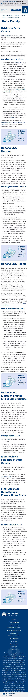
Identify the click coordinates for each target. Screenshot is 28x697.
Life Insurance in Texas (22, 599)
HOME (14, 619)
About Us (14, 646)
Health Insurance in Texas (22, 383)
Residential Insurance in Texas (22, 254)
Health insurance (14, 622)
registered (18, 62)
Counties (16, 15)
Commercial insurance (14, 630)
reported (8, 476)
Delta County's (5, 36)
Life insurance (14, 633)
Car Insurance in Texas (22, 138)
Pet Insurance (14, 638)
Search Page (14, 644)
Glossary (14, 649)
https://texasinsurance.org (10, 1)
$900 (12, 117)
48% (8, 439)
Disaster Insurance (14, 636)
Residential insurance (14, 627)
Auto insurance (14, 625)
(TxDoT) (3, 476)
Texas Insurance (7, 15)
